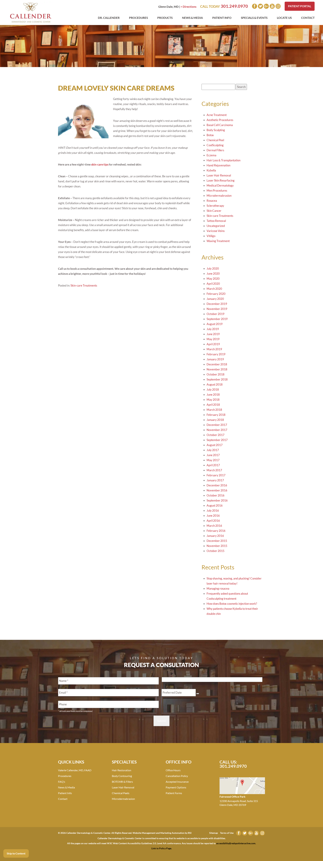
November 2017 (217, 430)
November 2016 (217, 490)
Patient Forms (174, 793)
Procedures (138, 17)
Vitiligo (211, 236)
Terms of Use (227, 832)
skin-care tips (99, 164)
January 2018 (215, 420)
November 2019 (217, 309)
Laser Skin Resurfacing (221, 180)
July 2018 (213, 389)
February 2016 (216, 530)
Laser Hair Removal (219, 175)
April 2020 (213, 283)
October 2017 (215, 435)
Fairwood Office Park (232, 796)
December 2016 (217, 485)
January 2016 (215, 535)
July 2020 (213, 268)
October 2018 (215, 374)
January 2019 (215, 359)
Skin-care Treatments (83, 285)
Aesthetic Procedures (220, 120)
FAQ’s (61, 781)
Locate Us (284, 17)
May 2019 (213, 339)
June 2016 (213, 515)
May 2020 (213, 278)
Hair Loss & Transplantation (223, 160)
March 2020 (214, 288)
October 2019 (215, 314)
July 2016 (213, 510)
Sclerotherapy (215, 205)
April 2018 (213, 404)
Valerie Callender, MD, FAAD (74, 770)
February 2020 (216, 293)
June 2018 (213, 394)
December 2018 (217, 364)
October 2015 (215, 551)
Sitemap (213, 832)
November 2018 (217, 369)
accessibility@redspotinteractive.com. (236, 843)
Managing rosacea (218, 588)
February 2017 (216, 475)
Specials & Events (254, 17)
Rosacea (212, 200)
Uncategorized (216, 226)
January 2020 (215, 299)
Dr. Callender (109, 17)
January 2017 (215, 480)
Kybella (211, 170)
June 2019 (213, 334)
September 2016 (217, 500)
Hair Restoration (121, 770)
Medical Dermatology (220, 185)
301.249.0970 (234, 6)
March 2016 (214, 525)
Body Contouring (122, 775)
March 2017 (214, 470)
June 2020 (213, 273)
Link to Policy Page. (161, 848)
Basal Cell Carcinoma (220, 125)
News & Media (192, 17)
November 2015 (217, 546)
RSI (189, 832)
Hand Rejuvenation (218, 165)
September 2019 (217, 319)
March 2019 (214, 349)
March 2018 (214, 409)
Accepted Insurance (177, 781)
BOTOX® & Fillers (122, 781)
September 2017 (217, 440)
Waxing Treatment (218, 241)
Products (165, 17)
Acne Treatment (217, 115)
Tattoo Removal (216, 221)
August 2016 (215, 505)
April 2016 (213, 520)
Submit (161, 721)
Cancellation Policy (177, 775)
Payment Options (176, 787)
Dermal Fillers (215, 150)
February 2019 (216, 354)
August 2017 (215, 445)
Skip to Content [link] (16, 853)
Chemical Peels (120, 793)
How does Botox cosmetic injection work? (232, 603)
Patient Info (221, 17)
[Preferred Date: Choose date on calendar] (197, 693)
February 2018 (216, 414)
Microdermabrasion (219, 195)
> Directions (188, 6)
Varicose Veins (216, 231)
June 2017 (213, 455)
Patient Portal (299, 6)
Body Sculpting (216, 130)
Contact (308, 17)
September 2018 (217, 379)
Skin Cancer (214, 210)
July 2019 (213, 329)
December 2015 (217, 541)
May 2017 (213, 460)
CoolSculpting (215, 145)
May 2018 (213, 399)
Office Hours (173, 770)
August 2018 (215, 384)
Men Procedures (217, 190)
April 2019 (213, 344)
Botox (210, 135)
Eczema (211, 155)
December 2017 (217, 425)
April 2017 (213, 465)
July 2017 (213, 450)
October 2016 (215, 495)
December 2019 (217, 304)
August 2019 (215, 324)
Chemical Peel (215, 140)
